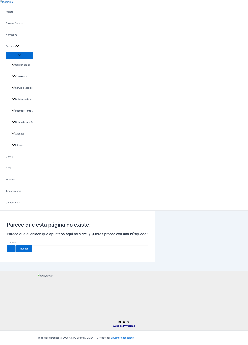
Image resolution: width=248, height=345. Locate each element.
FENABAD (11, 179)
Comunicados (22, 64)
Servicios (11, 46)
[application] (17, 46)
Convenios (21, 76)
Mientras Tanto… (24, 110)
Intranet (19, 145)
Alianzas (19, 133)
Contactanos (13, 202)
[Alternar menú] (19, 55)
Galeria (9, 156)
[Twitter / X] (128, 322)
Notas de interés (24, 122)
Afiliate (9, 11)
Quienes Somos (14, 23)
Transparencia (13, 191)
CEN (8, 168)
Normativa (11, 34)
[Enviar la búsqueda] (11, 248)
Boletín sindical (23, 99)
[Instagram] (124, 322)
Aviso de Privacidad (124, 325)
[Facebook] (119, 322)
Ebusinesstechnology (122, 337)
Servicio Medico (24, 87)
